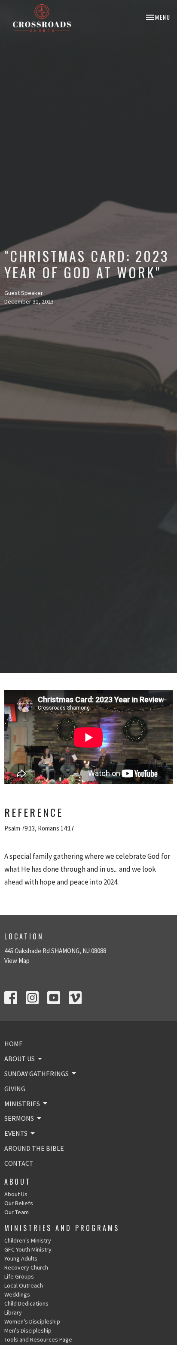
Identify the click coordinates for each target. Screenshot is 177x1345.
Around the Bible (34, 1148)
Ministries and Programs (61, 1228)
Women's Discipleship (32, 1321)
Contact (19, 1163)
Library (13, 1312)
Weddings (17, 1294)
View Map (17, 961)
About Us (15, 1194)
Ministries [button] (22, 1103)
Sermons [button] (19, 1118)
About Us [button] (19, 1058)
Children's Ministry (27, 1240)
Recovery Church (26, 1267)
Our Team (16, 1212)
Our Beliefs (18, 1203)
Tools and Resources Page (38, 1339)
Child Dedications (26, 1303)
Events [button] (15, 1133)
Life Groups (19, 1276)
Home (13, 1043)
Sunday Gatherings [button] (36, 1073)
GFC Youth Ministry (28, 1249)
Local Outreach (23, 1285)
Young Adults (20, 1258)
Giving (14, 1088)
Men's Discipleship (28, 1330)
